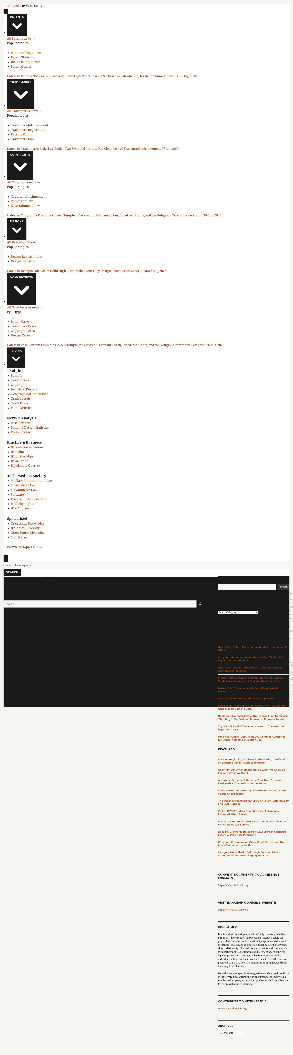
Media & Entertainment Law (31, 481)
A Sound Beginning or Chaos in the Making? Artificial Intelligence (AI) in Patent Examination (251, 761)
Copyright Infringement (29, 196)
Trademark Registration (28, 130)
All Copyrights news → (23, 182)
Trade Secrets (21, 398)
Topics (16, 351)
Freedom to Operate (25, 465)
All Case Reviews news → (25, 307)
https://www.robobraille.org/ (233, 885)
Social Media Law (23, 485)
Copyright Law (22, 201)
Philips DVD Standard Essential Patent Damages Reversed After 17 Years (248, 813)
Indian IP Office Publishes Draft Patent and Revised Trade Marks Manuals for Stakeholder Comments (250, 679)
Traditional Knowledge (27, 523)
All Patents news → (21, 38)
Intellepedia (12, 6)
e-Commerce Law (24, 490)
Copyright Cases (23, 331)
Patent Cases (20, 322)
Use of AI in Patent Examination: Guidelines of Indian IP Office (252, 649)
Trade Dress (19, 403)
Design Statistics (23, 261)
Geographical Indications (29, 394)
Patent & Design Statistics (30, 427)
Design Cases (20, 335)
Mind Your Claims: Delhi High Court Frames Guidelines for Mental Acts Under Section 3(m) (251, 738)
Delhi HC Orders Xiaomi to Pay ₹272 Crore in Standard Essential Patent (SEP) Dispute (252, 833)
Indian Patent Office (25, 62)
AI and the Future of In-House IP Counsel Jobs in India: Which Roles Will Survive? (252, 823)
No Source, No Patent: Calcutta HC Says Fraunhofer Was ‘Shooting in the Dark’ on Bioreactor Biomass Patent (253, 717)
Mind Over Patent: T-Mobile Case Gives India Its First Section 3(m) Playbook (251, 669)
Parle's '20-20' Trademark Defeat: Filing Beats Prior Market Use (250, 690)
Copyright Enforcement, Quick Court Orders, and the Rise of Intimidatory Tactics (251, 844)
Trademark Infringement (29, 125)
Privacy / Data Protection (29, 499)
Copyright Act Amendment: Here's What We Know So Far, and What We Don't (251, 659)
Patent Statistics (23, 57)
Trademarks (21, 82)
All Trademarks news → (24, 111)
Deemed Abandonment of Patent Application (246, 698)
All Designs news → (21, 242)
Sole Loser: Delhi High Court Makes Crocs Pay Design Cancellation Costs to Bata (251, 707)
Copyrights (20, 154)
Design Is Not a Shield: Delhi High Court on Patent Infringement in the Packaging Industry (249, 854)
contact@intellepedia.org (232, 1008)
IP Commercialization (27, 447)
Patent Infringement (26, 53)
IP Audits (17, 452)
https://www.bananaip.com (233, 909)
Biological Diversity (25, 528)
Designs (17, 221)
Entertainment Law (25, 206)
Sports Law (19, 537)
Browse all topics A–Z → (24, 547)
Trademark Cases (23, 326)
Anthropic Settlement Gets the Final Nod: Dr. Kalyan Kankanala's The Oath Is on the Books (250, 782)
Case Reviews (21, 276)
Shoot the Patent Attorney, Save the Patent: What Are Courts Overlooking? (252, 792)
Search (12, 572)
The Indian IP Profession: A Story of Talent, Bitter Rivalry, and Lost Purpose (253, 802)
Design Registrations (26, 257)
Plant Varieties (21, 408)
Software (17, 495)
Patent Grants (21, 66)
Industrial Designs (24, 389)
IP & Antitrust (21, 508)
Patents (17, 17)
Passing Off (19, 134)
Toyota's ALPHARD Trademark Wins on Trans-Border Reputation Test (251, 728)
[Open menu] (6, 11)
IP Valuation (19, 461)
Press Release (21, 432)
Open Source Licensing (28, 533)
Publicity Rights (22, 504)
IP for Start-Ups (22, 456)
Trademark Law (22, 139)
